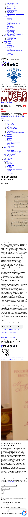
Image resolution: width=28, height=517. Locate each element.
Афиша (5, 16)
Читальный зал (10, 11)
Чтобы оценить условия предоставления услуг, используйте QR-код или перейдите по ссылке (12, 358)
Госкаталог (9, 39)
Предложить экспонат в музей (13, 116)
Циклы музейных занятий (13, 23)
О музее (6, 42)
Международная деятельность (14, 50)
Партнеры (9, 49)
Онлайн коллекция (11, 38)
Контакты (6, 55)
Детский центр (7, 28)
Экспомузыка (7, 41)
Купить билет (4, 102)
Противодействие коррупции (8, 332)
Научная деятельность (9, 30)
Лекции (9, 20)
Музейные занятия (11, 24)
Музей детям (10, 26)
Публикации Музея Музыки (14, 32)
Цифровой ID (10, 12)
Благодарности (10, 53)
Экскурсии (9, 22)
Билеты (10, 102)
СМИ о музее (10, 54)
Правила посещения (12, 10)
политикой (11, 481)
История (9, 43)
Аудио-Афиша (10, 27)
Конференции (10, 31)
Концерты (9, 19)
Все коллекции (10, 37)
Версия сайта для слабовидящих (9, 337)
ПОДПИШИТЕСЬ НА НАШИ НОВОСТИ (12, 329)
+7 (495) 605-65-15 (5, 62)
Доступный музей (11, 8)
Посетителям (7, 1)
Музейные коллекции (9, 35)
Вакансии (9, 47)
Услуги (8, 7)
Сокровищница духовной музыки (15, 34)
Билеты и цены (10, 4)
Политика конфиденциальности (9, 334)
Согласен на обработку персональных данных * (14, 498)
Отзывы (9, 51)
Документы (9, 45)
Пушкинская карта (11, 6)
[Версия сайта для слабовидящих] (4, 118)
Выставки (9, 18)
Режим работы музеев (12, 3)
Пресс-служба (10, 46)
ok (1, 515)
